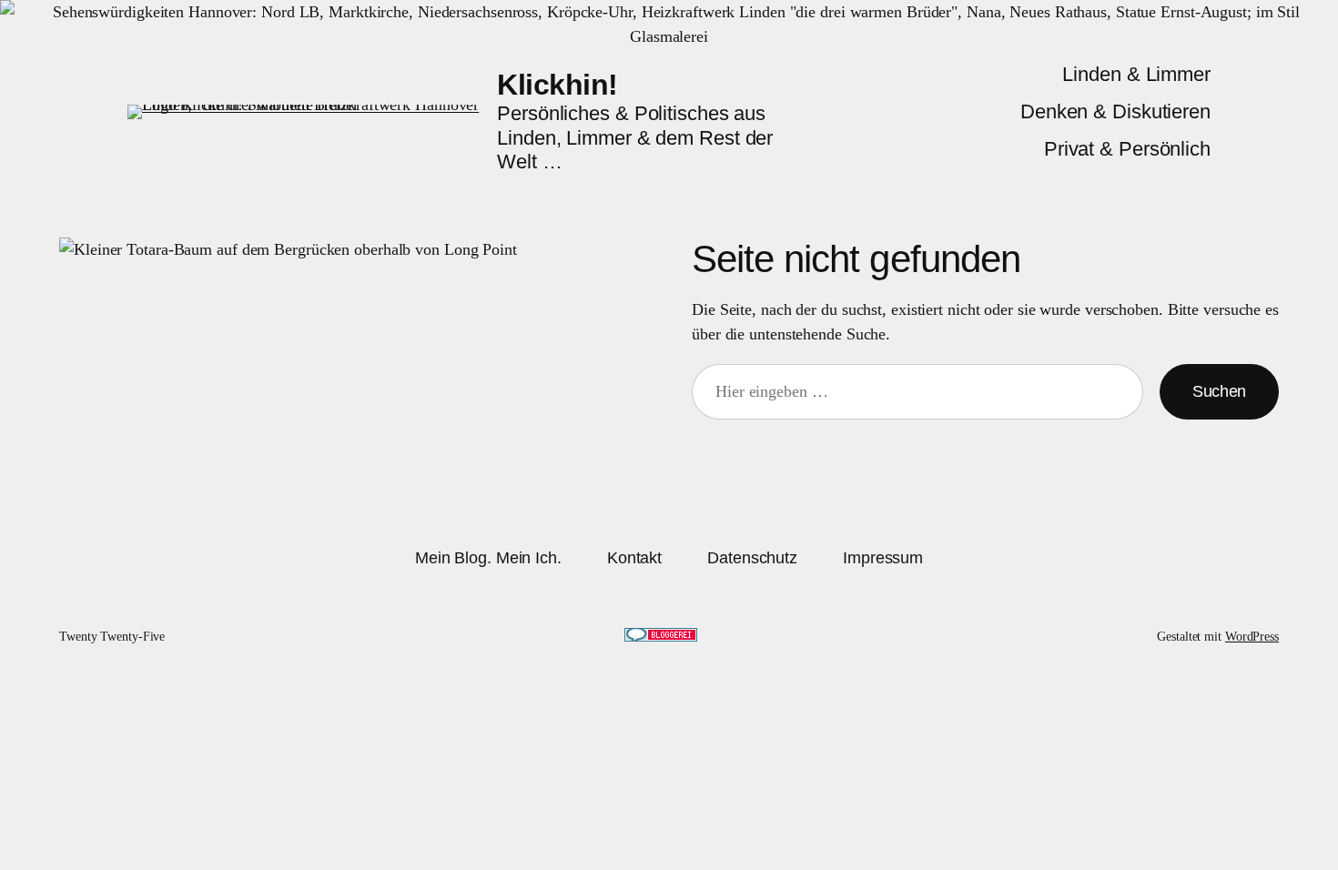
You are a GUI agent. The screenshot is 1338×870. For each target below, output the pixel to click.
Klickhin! (557, 84)
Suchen (1219, 391)
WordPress (1252, 636)
